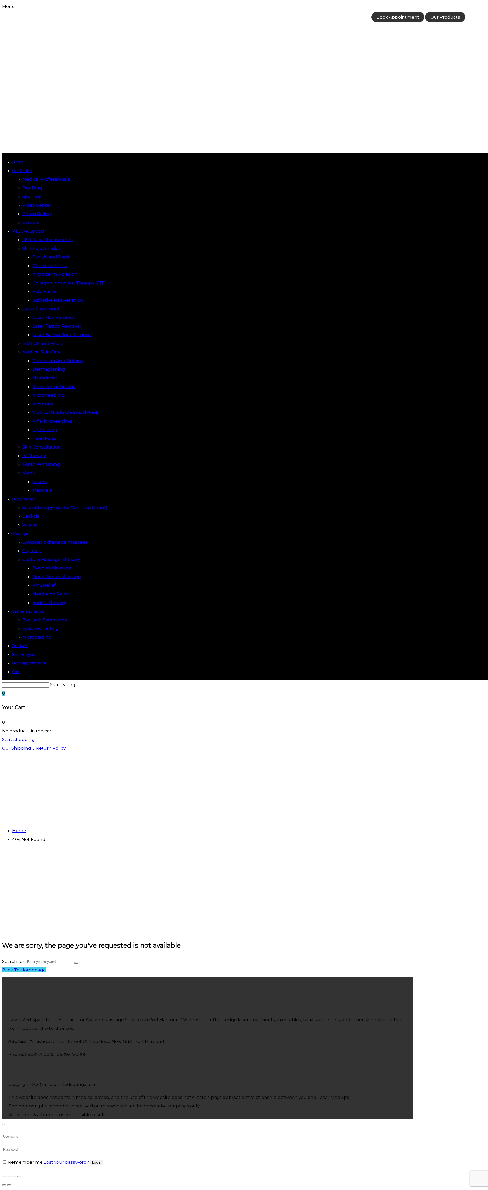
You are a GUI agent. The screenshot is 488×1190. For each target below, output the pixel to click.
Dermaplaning (49, 369)
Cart (16, 672)
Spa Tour (32, 196)
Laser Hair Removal (54, 317)
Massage (20, 533)
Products (20, 646)
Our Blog (32, 187)
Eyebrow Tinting (40, 628)
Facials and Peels (51, 256)
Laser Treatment (41, 308)
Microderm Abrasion (55, 274)
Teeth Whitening (41, 464)
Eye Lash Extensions (44, 619)
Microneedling (49, 395)
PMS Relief (44, 585)
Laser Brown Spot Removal (62, 334)
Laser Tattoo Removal (57, 326)
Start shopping (18, 739)
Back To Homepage (24, 969)
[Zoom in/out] (19, 1176)
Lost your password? (66, 1162)
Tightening (45, 429)
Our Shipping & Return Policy (34, 748)
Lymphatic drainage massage (55, 542)
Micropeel (44, 403)
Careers (30, 222)
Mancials (42, 490)
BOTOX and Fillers (43, 343)
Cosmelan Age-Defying (58, 360)
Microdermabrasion (54, 386)
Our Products (445, 17)
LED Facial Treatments (47, 239)
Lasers (40, 481)
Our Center (22, 170)
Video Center (36, 205)
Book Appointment (397, 17)
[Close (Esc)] (4, 1176)
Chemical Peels (50, 265)
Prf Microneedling (52, 421)
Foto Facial (44, 291)
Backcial (31, 516)
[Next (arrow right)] (9, 1185)
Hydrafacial (45, 377)
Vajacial (30, 524)
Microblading (37, 637)
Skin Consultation (41, 447)
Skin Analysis (23, 654)
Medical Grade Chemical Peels (66, 412)
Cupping (32, 550)
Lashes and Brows (28, 611)
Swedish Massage (52, 567)
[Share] (9, 1176)
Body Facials (23, 499)
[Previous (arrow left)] (4, 1185)
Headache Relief (51, 593)
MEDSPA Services (28, 231)
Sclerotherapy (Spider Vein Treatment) (65, 507)
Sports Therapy (49, 602)
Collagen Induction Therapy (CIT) (69, 282)
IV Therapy (34, 455)
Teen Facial (45, 438)
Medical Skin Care (41, 351)
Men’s (29, 472)
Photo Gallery (37, 213)
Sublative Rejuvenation (58, 300)
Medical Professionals (46, 179)
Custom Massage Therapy (51, 559)
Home (18, 162)
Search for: (13, 961)
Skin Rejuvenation (42, 248)
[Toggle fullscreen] (14, 1176)
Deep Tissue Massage (57, 576)
